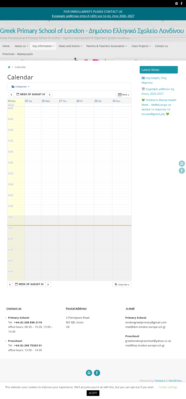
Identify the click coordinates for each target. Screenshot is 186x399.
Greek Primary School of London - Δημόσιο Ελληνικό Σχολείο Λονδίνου (92, 31)
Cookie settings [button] (168, 387)
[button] (121, 284)
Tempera (159, 380)
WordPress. (175, 380)
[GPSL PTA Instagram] (176, 3)
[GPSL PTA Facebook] (181, 3)
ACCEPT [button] (93, 393)
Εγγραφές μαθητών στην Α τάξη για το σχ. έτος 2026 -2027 (93, 16)
